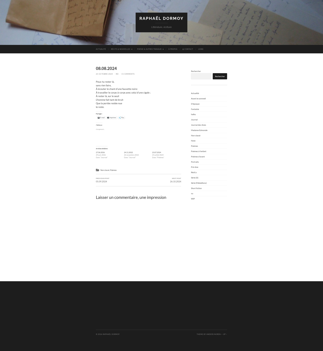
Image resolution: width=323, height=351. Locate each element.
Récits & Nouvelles (120, 49)
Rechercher (196, 71)
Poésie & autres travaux (149, 49)
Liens (200, 49)
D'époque (195, 104)
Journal (194, 119)
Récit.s (194, 172)
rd (117, 74)
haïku (193, 114)
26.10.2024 (175, 180)
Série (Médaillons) (199, 183)
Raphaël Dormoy (161, 18)
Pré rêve (194, 167)
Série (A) (194, 177)
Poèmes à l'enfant (198, 151)
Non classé (104, 170)
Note (193, 140)
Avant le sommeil (198, 98)
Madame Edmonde (199, 130)
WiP (193, 198)
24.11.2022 (128, 152)
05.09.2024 (102, 180)
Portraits (195, 162)
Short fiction (196, 188)
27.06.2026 (100, 152)
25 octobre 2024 (104, 74)
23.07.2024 (156, 152)
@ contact (187, 49)
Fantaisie (195, 109)
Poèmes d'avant (198, 156)
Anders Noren (213, 334)
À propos (172, 49)
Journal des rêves (198, 125)
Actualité (101, 49)
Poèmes (113, 170)
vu (192, 193)
